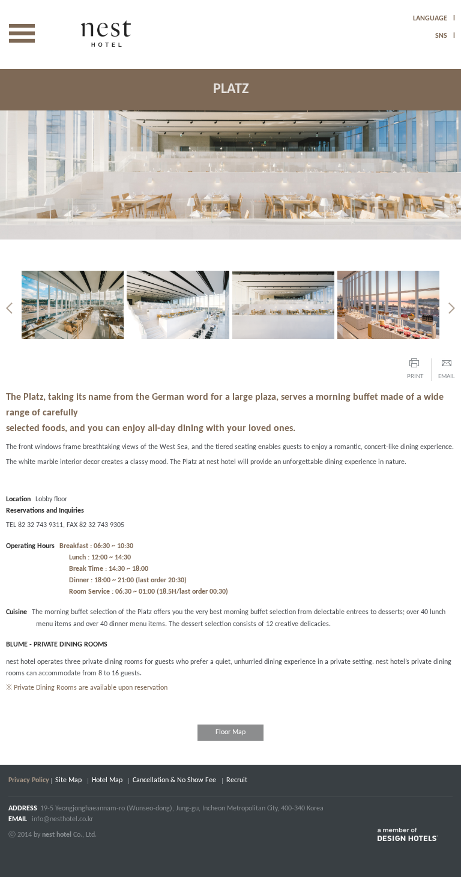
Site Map (68, 780)
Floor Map (230, 732)
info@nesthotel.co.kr (62, 819)
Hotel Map (107, 780)
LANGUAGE (430, 18)
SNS (441, 36)
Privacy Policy (28, 780)
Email (446, 376)
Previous (9, 308)
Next (451, 308)
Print (415, 376)
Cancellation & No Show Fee (174, 780)
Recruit (236, 780)
